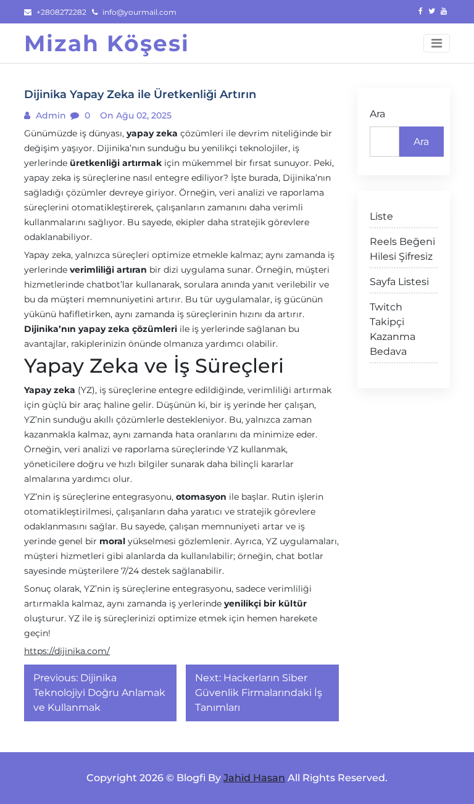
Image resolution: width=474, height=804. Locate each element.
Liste (381, 216)
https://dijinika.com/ (67, 651)
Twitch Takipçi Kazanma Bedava (392, 329)
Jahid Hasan (254, 778)
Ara (377, 114)
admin (49, 115)
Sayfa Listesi (399, 282)
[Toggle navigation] (436, 43)
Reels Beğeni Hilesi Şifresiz (402, 249)
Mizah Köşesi (106, 43)
